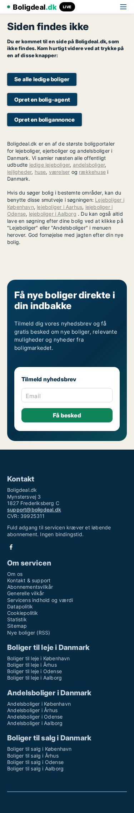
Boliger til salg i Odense (35, 762)
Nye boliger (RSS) (28, 633)
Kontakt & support (28, 580)
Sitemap (17, 626)
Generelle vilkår (25, 593)
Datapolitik (20, 606)
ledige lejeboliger (49, 165)
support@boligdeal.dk (34, 509)
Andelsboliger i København (39, 704)
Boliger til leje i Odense (34, 671)
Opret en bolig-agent (42, 99)
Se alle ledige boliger (41, 79)
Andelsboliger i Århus (32, 710)
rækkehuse (92, 172)
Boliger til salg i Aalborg (35, 768)
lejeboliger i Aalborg (52, 214)
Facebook (11, 547)
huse (40, 172)
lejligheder (19, 172)
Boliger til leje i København (38, 658)
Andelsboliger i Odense (35, 717)
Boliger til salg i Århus (33, 756)
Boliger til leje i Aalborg (34, 678)
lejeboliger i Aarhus (59, 207)
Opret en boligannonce (44, 119)
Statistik (17, 619)
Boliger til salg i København (39, 749)
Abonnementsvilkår (30, 587)
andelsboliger (89, 165)
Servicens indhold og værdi (40, 600)
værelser (59, 172)
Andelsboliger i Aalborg (35, 723)
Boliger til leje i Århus (32, 665)
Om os (15, 574)
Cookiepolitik (22, 613)
